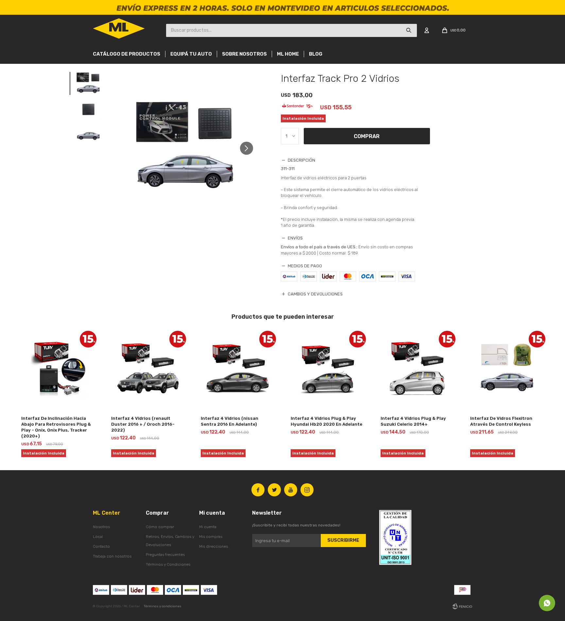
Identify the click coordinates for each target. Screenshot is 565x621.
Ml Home (288, 54)
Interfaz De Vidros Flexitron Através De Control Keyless (501, 421)
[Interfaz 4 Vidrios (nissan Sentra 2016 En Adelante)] (237, 369)
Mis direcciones (213, 546)
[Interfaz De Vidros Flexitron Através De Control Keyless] (507, 369)
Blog (315, 54)
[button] (249, 148)
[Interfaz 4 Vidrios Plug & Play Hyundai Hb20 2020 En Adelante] (327, 369)
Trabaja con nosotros (112, 556)
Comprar (367, 136)
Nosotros (101, 526)
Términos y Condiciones (168, 564)
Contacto (101, 546)
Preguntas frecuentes (165, 554)
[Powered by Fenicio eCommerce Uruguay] (462, 606)
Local (98, 536)
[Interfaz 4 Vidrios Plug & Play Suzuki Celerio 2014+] (417, 369)
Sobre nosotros (244, 54)
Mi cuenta (207, 526)
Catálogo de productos (126, 54)
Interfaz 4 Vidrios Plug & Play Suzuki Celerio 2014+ (413, 421)
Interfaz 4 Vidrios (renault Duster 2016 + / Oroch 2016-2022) (143, 424)
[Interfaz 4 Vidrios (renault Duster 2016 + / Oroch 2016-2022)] (148, 369)
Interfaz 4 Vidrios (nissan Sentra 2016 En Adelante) (229, 421)
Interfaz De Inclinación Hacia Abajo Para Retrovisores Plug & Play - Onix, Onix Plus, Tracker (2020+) (56, 427)
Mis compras (210, 536)
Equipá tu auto (191, 54)
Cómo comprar (160, 526)
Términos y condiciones (162, 606)
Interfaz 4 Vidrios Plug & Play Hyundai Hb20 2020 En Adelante (326, 421)
